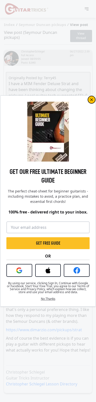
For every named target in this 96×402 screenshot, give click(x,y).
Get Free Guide (48, 243)
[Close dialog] (91, 99)
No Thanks (48, 298)
